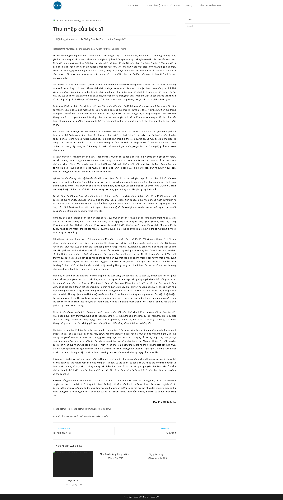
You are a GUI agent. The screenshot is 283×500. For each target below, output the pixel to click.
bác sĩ (60, 416)
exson (66, 416)
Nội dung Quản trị (65, 39)
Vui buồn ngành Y (116, 39)
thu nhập (96, 416)
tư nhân (104, 416)
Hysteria (73, 480)
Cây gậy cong (156, 454)
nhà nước (74, 416)
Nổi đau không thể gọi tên (114, 454)
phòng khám (85, 416)
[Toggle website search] (229, 5)
